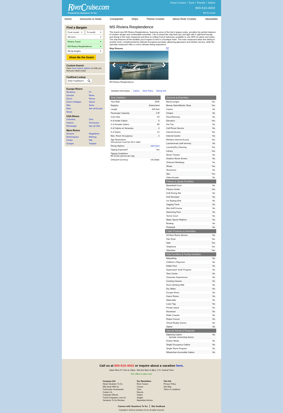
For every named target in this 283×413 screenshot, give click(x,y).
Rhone (92, 98)
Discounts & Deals (91, 19)
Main (68, 108)
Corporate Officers (110, 395)
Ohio (91, 119)
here (179, 365)
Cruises (140, 387)
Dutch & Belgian (73, 102)
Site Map (167, 387)
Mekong (92, 137)
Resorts (201, 2)
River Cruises (142, 384)
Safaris (211, 2)
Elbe (68, 105)
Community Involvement (113, 389)
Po (90, 92)
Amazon (70, 133)
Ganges (70, 143)
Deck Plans (148, 91)
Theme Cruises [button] (155, 19)
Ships (134, 19)
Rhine (91, 95)
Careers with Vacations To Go (133, 406)
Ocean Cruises (178, 2)
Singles (140, 398)
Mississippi (71, 126)
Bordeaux (70, 92)
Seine (91, 105)
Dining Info (161, 91)
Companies (116, 19)
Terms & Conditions (172, 389)
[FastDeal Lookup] (89, 81)
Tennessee (94, 123)
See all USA (94, 126)
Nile (90, 140)
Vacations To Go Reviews (114, 400)
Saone (92, 102)
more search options (81, 68)
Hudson (70, 123)
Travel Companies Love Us (114, 398)
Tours (191, 2)
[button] (114, 65)
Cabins (136, 91)
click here (155, 146)
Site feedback (158, 406)
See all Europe (96, 108)
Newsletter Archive (145, 400)
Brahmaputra (72, 137)
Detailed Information (120, 91)
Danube (70, 95)
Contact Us (107, 392)
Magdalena (94, 133)
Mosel (69, 112)
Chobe (69, 140)
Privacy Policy (170, 384)
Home (68, 19)
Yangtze (92, 143)
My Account (209, 13)
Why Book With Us (111, 387)
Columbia (70, 119)
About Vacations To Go (112, 384)
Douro (69, 98)
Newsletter (211, 19)
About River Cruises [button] (184, 19)
